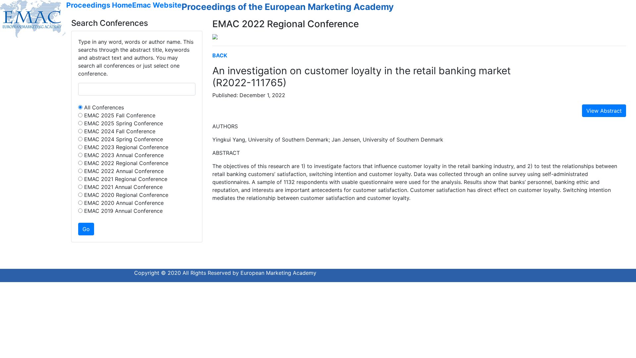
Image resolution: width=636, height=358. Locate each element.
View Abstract (604, 110)
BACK (219, 55)
